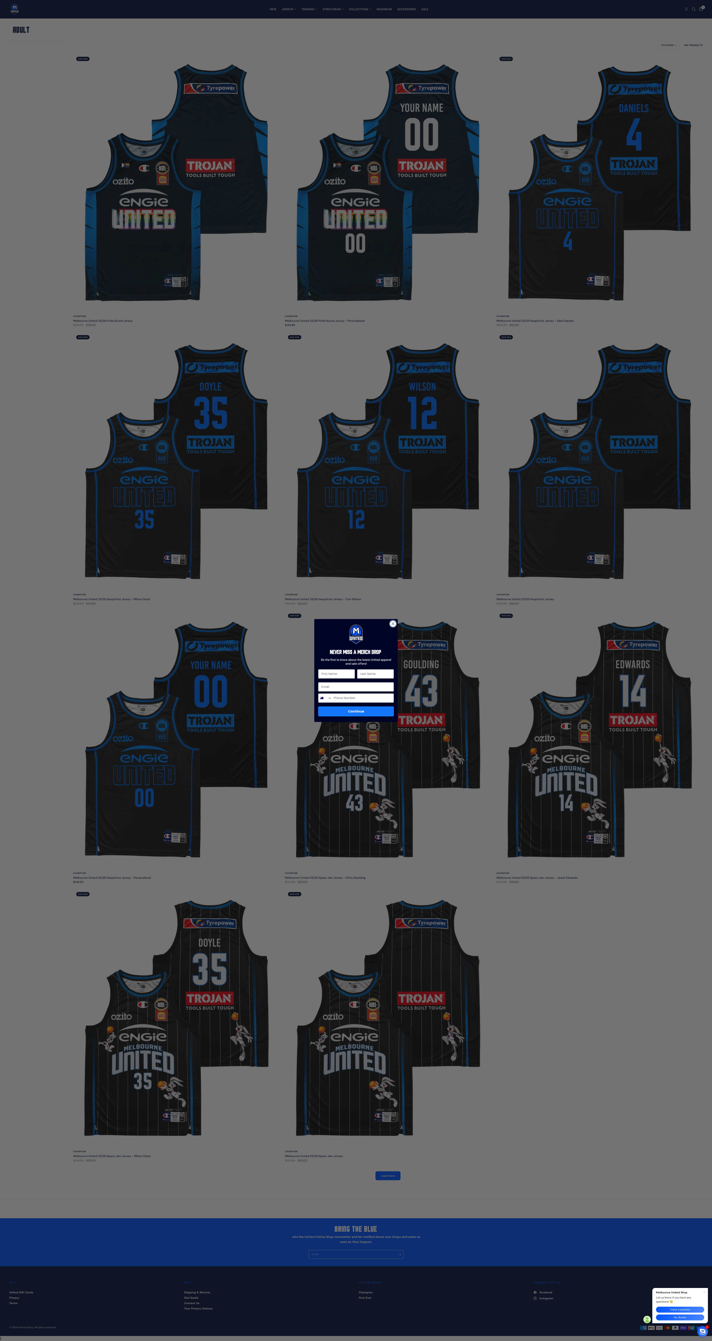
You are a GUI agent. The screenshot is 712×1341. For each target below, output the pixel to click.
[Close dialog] (393, 624)
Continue (356, 711)
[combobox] (325, 698)
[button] (702, 1331)
